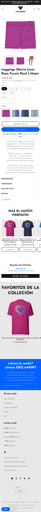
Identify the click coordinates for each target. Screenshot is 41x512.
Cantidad (4, 97)
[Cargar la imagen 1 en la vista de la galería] (10, 61)
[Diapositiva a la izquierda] (2, 61)
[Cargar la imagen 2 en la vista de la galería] (20, 61)
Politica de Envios (10, 470)
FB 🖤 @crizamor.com (11, 432)
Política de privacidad (14, 505)
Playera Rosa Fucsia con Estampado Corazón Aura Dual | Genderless (10, 240)
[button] (2, 9)
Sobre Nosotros (9, 399)
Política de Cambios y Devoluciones (16, 466)
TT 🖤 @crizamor (9, 441)
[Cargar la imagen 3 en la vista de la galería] (31, 61)
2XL (4, 93)
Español (19, 491)
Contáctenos (8, 403)
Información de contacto (27, 508)
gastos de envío (18, 80)
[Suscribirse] (35, 385)
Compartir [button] (7, 199)
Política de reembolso (32, 502)
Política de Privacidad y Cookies (15, 462)
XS (4, 89)
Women (6, 412)
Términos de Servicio (11, 457)
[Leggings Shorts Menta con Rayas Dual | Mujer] (34, 113)
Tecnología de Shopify (18, 502)
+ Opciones (10, 249)
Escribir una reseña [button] (20, 276)
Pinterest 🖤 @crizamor (12, 437)
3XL (12, 93)
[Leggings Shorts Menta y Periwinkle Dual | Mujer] (15, 113)
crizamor (9, 502)
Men (5, 416)
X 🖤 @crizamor (9, 445)
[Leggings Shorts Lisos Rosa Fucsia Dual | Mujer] (6, 113)
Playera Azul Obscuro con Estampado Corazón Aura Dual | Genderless (27, 240)
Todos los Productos (11, 407)
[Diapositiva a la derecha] (39, 61)
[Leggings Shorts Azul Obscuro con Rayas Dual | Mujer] (25, 113)
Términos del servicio (29, 505)
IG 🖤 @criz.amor (10, 428)
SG (29, 89)
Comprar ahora (20, 129)
